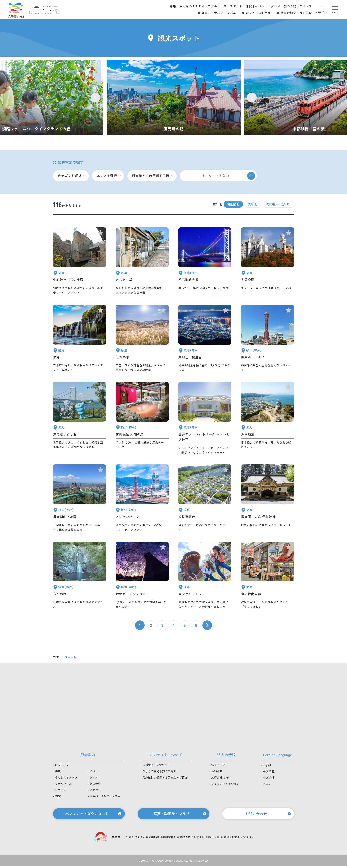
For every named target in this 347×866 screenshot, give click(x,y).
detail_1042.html (267, 498)
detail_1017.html (79, 498)
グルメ (275, 6)
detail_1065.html (267, 418)
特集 (173, 6)
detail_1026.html (204, 338)
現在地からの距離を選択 (150, 175)
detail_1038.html (267, 575)
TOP (56, 657)
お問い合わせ (256, 813)
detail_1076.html (79, 418)
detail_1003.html (142, 498)
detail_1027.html (204, 261)
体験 (249, 6)
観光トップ (62, 765)
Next (252, 97)
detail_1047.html (79, 261)
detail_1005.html (204, 418)
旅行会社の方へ (221, 777)
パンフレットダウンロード (87, 813)
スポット (236, 6)
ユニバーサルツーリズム (219, 13)
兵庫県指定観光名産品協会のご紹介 (164, 777)
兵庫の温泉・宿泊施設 (296, 13)
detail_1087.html (142, 261)
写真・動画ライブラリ (171, 813)
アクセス (305, 6)
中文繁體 (268, 771)
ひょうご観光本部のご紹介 (159, 771)
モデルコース (217, 6)
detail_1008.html (267, 338)
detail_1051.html (267, 261)
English (267, 765)
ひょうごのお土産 (258, 13)
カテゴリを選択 (70, 175)
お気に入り (321, 12)
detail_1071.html (204, 498)
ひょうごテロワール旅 (44, 10)
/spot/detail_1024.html (174, 97)
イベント (261, 6)
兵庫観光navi (16, 9)
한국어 (267, 784)
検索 (251, 176)
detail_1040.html (79, 338)
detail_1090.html (142, 338)
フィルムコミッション (225, 784)
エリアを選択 (107, 175)
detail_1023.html (79, 575)
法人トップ (218, 765)
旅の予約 (290, 6)
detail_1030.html (142, 418)
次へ (207, 625)
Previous (95, 97)
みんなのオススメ (191, 6)
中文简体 (268, 777)
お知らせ (216, 771)
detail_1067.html (204, 575)
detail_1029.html (142, 575)
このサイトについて (155, 765)
